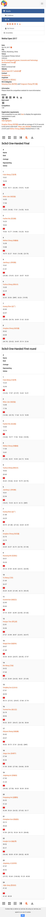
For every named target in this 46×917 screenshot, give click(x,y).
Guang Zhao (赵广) (9, 306)
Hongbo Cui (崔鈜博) (10, 841)
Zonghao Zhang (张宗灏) (10, 124)
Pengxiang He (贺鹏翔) (10, 797)
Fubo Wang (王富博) (9, 174)
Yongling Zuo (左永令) (10, 687)
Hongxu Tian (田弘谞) (10, 621)
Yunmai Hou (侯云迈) (10, 709)
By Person (10, 28)
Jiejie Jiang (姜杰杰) (9, 885)
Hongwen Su (6, 75)
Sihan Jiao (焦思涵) (24, 126)
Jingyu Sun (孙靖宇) (9, 753)
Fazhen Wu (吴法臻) (9, 218)
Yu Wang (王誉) (8, 578)
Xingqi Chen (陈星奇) (10, 643)
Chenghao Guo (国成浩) (11, 819)
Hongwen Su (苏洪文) (9, 80)
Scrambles (9, 33)
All (8, 20)
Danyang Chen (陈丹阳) (9, 84)
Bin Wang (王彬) (8, 665)
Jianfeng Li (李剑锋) (9, 262)
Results (8, 11)
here (22, 114)
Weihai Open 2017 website (10, 71)
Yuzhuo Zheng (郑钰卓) (10, 284)
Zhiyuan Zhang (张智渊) (11, 731)
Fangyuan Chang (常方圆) (29, 84)
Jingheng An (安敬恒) (10, 775)
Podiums (10, 15)
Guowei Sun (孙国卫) (10, 599)
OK (23, 915)
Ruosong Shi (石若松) (10, 556)
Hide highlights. (7, 121)
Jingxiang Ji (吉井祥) (10, 863)
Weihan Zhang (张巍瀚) (17, 129)
